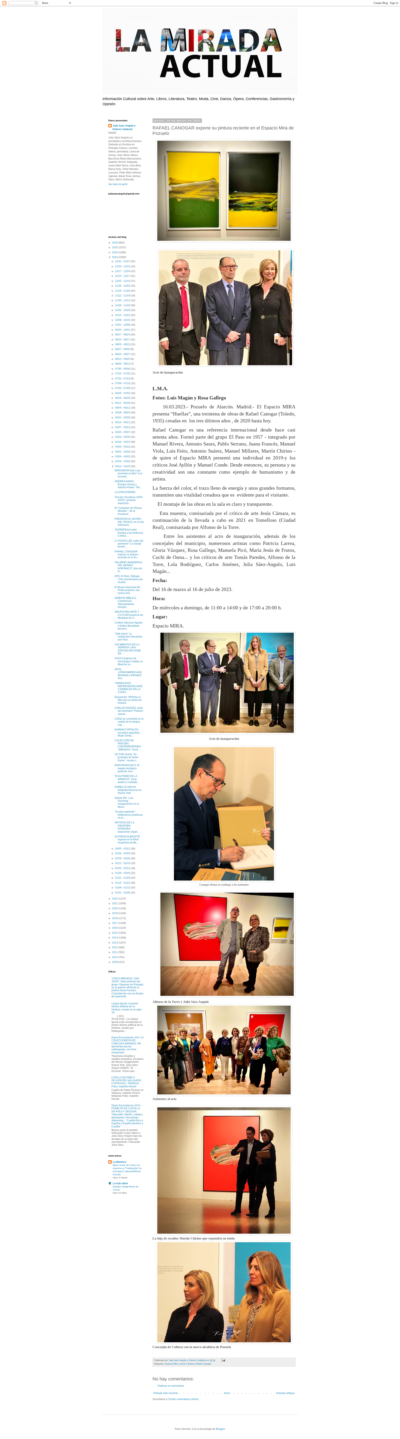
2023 (115, 257)
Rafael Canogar (203, 1363)
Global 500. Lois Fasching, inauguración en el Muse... (127, 802)
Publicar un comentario (171, 1385)
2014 (115, 937)
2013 (115, 942)
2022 (115, 898)
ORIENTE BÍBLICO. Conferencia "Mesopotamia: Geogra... (126, 602)
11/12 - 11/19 (123, 295)
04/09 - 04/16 (123, 446)
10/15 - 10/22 (123, 315)
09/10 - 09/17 (123, 339)
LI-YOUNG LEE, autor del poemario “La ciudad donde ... (129, 543)
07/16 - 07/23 (123, 378)
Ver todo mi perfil (117, 184)
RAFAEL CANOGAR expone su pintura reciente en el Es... (127, 554)
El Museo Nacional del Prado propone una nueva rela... (127, 590)
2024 (115, 252)
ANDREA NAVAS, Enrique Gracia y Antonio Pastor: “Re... (128, 484)
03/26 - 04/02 (123, 456)
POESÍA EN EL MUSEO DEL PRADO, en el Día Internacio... (129, 521)
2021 (115, 903)
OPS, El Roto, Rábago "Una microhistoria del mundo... (129, 579)
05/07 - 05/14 (123, 427)
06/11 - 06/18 (123, 402)
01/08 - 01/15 (123, 887)
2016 (115, 927)
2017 (115, 923)
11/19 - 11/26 (123, 290)
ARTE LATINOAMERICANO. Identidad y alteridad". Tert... (128, 674)
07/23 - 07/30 (123, 373)
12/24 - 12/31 (123, 266)
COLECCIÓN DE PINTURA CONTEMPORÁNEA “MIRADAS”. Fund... (128, 745)
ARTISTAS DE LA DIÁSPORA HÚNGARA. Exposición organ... (127, 827)
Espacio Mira (171, 1363)
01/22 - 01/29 (123, 877)
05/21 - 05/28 (123, 417)
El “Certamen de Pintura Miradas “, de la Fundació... (128, 511)
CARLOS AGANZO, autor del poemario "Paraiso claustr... (129, 710)
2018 (115, 918)
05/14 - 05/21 (123, 422)
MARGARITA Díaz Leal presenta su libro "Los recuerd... (128, 473)
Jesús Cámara (186, 1363)
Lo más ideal (120, 1183)
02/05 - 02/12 (123, 868)
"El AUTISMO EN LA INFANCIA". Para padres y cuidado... (127, 779)
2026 (115, 242)
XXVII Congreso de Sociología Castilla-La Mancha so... (129, 661)
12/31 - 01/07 (123, 261)
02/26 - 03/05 (123, 853)
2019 (115, 913)
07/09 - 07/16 (123, 383)
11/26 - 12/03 (123, 285)
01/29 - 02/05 (123, 873)
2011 (115, 952)
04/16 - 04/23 (123, 441)
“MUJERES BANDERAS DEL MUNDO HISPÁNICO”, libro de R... (128, 567)
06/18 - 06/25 (123, 397)
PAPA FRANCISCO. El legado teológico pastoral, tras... (127, 768)
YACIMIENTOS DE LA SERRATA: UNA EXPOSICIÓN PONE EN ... (128, 649)
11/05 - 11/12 (123, 300)
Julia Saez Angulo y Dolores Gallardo (124, 127)
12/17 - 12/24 (123, 271)
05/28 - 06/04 (123, 412)
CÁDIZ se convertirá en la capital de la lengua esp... (129, 721)
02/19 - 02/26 (123, 858)
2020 (115, 908)
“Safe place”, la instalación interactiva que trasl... (128, 636)
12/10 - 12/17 (123, 276)
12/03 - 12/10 (123, 281)
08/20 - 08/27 (123, 354)
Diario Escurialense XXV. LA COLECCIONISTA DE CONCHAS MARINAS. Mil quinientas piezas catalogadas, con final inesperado (127, 1045)
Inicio (227, 1393)
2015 (115, 932)
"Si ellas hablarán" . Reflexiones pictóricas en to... (129, 814)
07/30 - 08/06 (123, 368)
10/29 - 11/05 (123, 305)
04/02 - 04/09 (123, 451)
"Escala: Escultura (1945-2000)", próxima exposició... (129, 500)
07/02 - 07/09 (123, 388)
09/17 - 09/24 (123, 334)
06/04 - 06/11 (123, 407)
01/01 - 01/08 (123, 892)
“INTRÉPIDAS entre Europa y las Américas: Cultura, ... (129, 532)
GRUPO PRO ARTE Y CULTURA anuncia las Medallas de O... (129, 614)
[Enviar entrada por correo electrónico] (223, 1360)
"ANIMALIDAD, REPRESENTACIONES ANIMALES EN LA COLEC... (128, 688)
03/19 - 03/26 (123, 461)
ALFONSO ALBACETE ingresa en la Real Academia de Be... (127, 839)
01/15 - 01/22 (123, 882)
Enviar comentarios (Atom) (184, 1399)
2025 (115, 247)
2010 (115, 957)
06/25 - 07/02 (123, 393)
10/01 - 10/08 (123, 324)
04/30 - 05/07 (123, 432)
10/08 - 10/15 (123, 320)
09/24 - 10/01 (123, 329)
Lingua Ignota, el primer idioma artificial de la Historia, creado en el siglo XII (126, 1008)
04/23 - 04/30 (123, 436)
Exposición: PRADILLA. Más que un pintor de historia (128, 700)
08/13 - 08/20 (123, 359)
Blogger (220, 1429)
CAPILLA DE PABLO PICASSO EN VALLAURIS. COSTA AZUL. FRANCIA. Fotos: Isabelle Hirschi (126, 1082)
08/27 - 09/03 (123, 349)
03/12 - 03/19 (123, 466)
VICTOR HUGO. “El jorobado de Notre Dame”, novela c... (126, 757)
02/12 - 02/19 (123, 863)
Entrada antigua (285, 1393)
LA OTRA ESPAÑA (125, 492)
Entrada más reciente (166, 1393)
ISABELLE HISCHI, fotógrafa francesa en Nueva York (128, 789)
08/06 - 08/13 (123, 363)
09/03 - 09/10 (123, 344)
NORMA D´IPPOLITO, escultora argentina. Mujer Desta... (127, 732)
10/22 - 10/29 (123, 310)
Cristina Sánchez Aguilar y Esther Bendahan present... (128, 625)
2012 (115, 947)
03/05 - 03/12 (123, 848)
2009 (115, 962)
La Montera (119, 1161)
